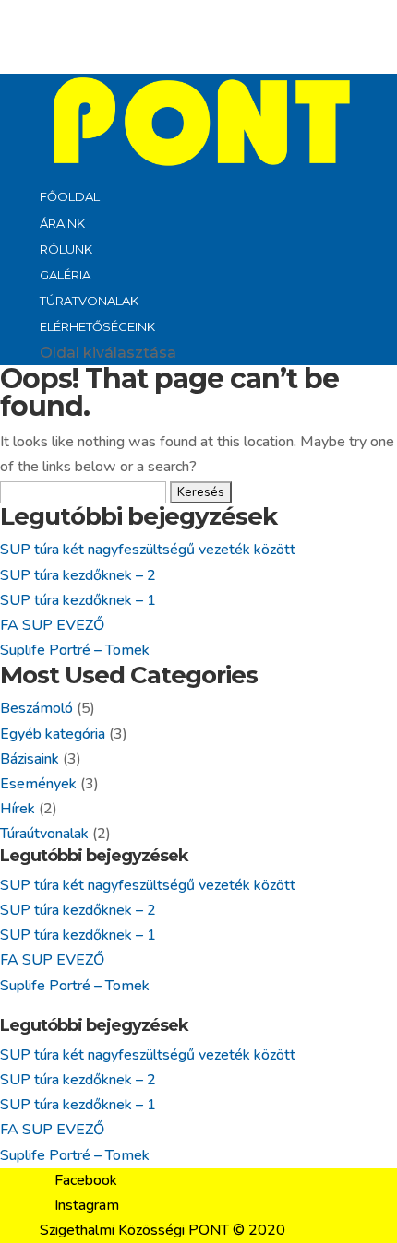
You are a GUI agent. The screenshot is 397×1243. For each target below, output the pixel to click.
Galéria (65, 274)
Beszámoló (36, 708)
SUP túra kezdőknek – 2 (78, 575)
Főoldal (70, 196)
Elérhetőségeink (97, 326)
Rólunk (66, 249)
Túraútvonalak (44, 833)
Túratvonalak (89, 300)
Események (38, 784)
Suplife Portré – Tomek (75, 650)
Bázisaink (29, 759)
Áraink (62, 223)
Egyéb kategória (52, 734)
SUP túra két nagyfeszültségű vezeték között (147, 549)
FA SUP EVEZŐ (52, 625)
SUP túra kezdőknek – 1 (78, 600)
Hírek (17, 809)
